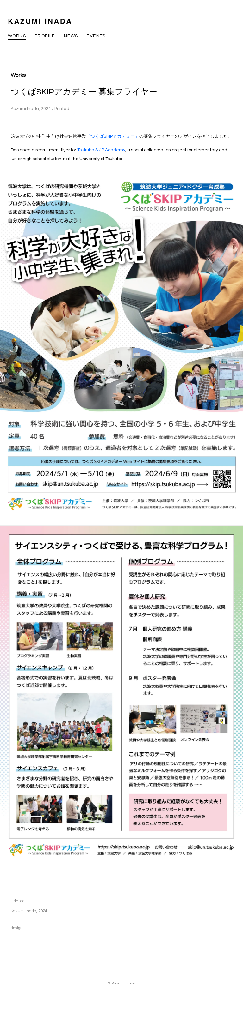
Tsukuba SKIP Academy (101, 150)
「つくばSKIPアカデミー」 (112, 136)
